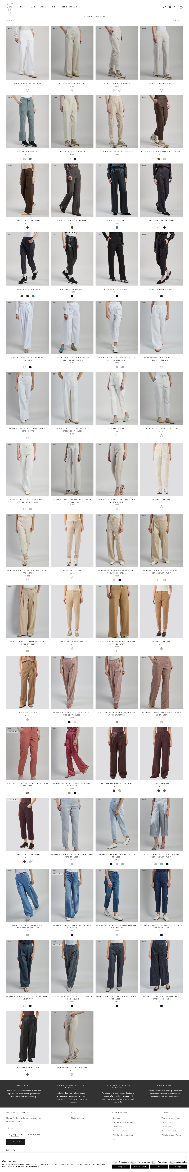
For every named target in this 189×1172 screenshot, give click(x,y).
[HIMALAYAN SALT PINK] (75, 722)
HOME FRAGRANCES (71, 7)
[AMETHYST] (75, 159)
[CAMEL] (161, 648)
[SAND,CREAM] (72, 577)
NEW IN (22, 7)
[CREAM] (119, 90)
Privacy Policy (15, 1136)
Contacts (116, 1118)
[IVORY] (158, 227)
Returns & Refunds (120, 1131)
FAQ (114, 1139)
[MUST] (113, 790)
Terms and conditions (170, 1118)
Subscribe (15, 1142)
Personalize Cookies (169, 1131)
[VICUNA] (119, 790)
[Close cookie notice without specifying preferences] (186, 1157)
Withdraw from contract (122, 1135)
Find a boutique (77, 1118)
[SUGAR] (116, 935)
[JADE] (122, 367)
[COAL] (164, 790)
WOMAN (43, 7)
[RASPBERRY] (116, 722)
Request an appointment (122, 1122)
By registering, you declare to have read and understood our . (25, 1135)
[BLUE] (119, 580)
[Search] (175, 7)
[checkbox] (114, 1162)
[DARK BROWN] (158, 159)
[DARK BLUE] (116, 1006)
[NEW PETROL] (30, 159)
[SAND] (72, 90)
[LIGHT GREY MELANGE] (164, 159)
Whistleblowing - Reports (172, 1135)
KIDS (54, 7)
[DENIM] (30, 861)
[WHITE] (27, 90)
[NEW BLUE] (161, 935)
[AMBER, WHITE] (116, 651)
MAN (33, 7)
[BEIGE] (113, 580)
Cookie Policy (167, 1126)
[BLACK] (72, 296)
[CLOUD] (116, 367)
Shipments (116, 1126)
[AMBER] (27, 651)
